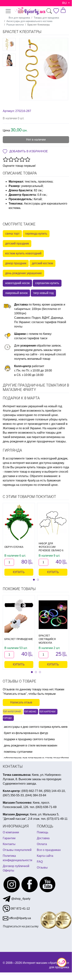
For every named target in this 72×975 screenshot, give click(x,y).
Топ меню (30, 711)
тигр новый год (43, 293)
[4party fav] (56, 10)
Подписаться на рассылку (20, 926)
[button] (34, 580)
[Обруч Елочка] (18, 522)
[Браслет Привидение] (18, 615)
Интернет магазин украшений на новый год (32, 406)
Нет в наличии (36, 139)
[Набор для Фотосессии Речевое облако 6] (53, 522)
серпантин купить (47, 283)
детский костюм (42, 263)
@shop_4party (20, 898)
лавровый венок (16, 293)
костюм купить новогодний (23, 253)
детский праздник (17, 243)
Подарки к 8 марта (21, 398)
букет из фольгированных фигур (26, 733)
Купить (19, 572)
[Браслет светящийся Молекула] (53, 614)
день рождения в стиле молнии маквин (30, 745)
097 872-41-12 (20, 908)
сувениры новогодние (18, 415)
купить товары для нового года (48, 467)
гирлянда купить (36, 233)
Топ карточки (47, 711)
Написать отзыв (21, 702)
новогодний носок (17, 283)
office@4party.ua (19, 918)
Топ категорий (12, 711)
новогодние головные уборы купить (42, 419)
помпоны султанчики (18, 751)
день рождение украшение (23, 273)
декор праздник (15, 263)
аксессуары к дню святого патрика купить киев (36, 726)
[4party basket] (63, 10)
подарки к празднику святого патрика (29, 739)
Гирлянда (12, 450)
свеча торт (12, 233)
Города (7, 718)
